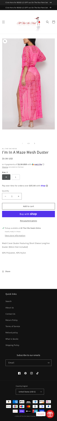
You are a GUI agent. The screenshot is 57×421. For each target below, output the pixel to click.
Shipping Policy (12, 345)
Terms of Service (13, 326)
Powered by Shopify (36, 416)
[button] (3, 22)
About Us (10, 307)
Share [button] (7, 271)
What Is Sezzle (12, 339)
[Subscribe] (48, 363)
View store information (15, 235)
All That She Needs (25, 416)
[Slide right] (35, 143)
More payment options (28, 221)
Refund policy (12, 332)
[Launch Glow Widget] (50, 414)
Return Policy (12, 320)
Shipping (5, 167)
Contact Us (10, 314)
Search (9, 301)
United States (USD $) (27, 392)
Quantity (5, 191)
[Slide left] (22, 143)
